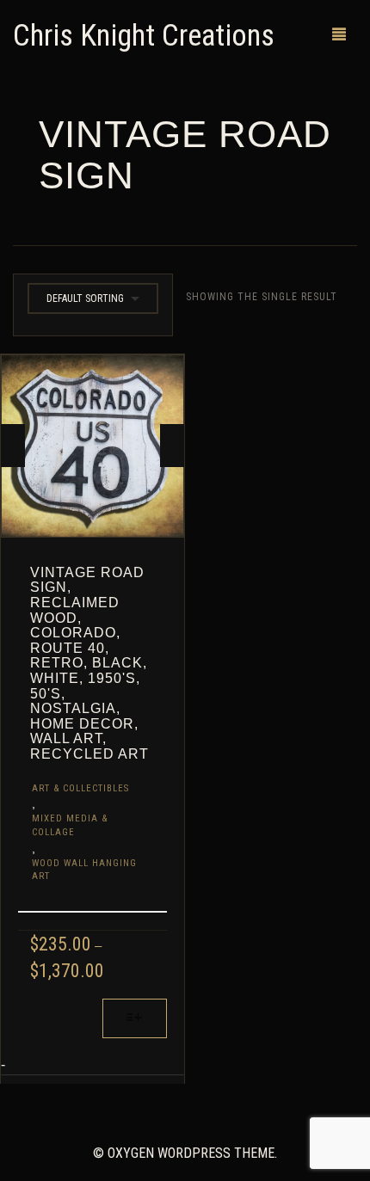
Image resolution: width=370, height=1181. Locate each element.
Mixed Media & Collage (70, 825)
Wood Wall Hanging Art (84, 870)
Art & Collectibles (80, 788)
